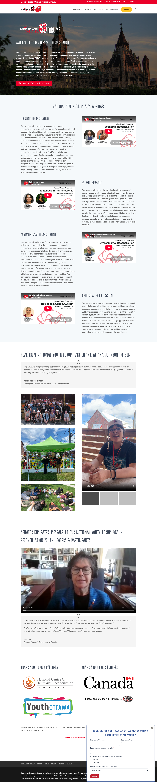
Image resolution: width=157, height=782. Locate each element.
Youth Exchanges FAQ (27, 764)
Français (95, 762)
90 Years (61, 764)
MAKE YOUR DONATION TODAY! (78, 737)
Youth (87, 9)
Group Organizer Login (112, 2)
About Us (97, 9)
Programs (76, 9)
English (95, 759)
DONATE (124, 2)
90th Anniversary (112, 9)
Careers (39, 764)
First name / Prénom (97, 740)
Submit (94, 776)
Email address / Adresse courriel (102, 748)
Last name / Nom (127, 740)
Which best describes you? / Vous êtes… (104, 766)
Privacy (53, 764)
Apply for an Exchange (95, 2)
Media (47, 764)
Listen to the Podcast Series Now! (33, 83)
